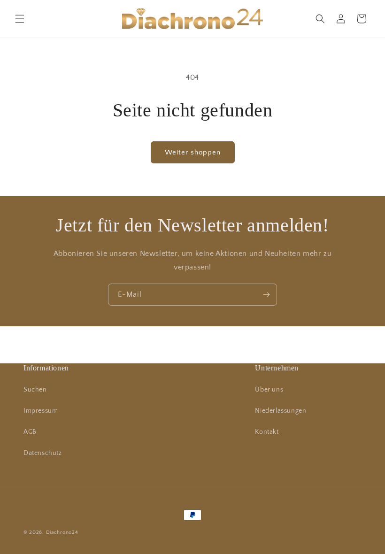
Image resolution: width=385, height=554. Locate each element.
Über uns (269, 389)
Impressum (40, 411)
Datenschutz (42, 453)
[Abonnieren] (266, 295)
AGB (30, 432)
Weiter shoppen (193, 152)
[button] (19, 18)
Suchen (35, 389)
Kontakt (266, 432)
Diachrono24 (62, 532)
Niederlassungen (280, 411)
